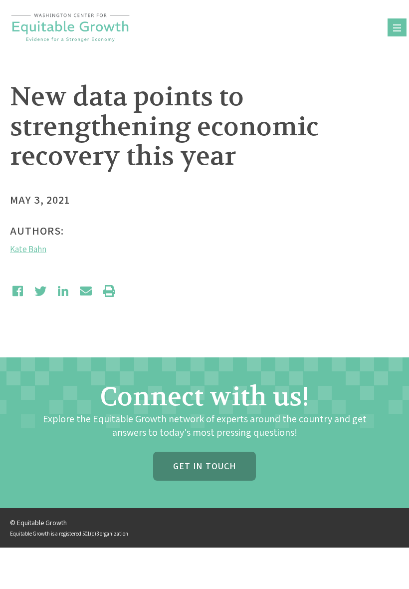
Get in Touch (204, 466)
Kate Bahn (28, 249)
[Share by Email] (86, 291)
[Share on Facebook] (17, 291)
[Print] (109, 291)
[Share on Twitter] (40, 291)
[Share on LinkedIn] (63, 291)
